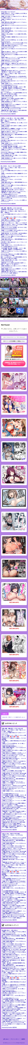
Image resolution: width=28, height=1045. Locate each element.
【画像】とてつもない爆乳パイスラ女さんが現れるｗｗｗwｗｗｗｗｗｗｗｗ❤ (14, 764)
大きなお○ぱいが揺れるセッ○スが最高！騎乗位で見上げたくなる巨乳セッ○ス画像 (14, 153)
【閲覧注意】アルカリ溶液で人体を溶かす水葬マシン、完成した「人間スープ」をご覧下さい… (14, 99)
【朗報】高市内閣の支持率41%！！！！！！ (12, 746)
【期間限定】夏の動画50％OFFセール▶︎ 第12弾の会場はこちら (14, 363)
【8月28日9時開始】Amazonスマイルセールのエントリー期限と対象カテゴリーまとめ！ (14, 879)
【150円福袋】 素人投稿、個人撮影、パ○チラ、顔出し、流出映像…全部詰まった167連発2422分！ (13, 87)
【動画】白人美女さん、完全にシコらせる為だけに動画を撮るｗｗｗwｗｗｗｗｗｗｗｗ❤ (14, 52)
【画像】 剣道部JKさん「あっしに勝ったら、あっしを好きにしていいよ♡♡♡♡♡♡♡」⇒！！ (13, 958)
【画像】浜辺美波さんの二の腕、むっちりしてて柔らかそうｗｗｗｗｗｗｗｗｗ (14, 814)
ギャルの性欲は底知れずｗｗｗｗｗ (9, 85)
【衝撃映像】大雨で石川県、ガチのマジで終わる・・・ (14, 189)
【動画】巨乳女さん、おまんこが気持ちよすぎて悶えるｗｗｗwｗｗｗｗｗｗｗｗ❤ (14, 14)
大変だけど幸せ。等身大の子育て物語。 (11, 833)
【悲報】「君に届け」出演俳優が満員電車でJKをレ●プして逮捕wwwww (13, 963)
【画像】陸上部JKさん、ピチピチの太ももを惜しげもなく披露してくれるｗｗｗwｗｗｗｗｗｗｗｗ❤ (14, 43)
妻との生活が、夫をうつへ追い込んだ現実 (11, 166)
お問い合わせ (6, 1039)
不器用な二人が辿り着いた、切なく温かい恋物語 (12, 118)
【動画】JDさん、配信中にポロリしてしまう (12, 781)
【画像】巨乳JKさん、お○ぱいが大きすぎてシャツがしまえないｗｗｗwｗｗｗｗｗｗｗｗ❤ (14, 61)
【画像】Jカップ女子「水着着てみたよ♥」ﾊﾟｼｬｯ (13, 825)
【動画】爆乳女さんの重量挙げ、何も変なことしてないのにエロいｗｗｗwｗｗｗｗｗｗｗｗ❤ (14, 129)
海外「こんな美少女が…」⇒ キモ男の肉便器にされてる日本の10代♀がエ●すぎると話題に (14, 93)
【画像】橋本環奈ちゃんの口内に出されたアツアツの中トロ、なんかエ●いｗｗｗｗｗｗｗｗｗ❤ (14, 108)
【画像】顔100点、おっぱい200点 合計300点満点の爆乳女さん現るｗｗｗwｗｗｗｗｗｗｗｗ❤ (14, 234)
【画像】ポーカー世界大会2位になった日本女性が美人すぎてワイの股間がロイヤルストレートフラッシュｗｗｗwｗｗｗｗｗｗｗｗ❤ (14, 78)
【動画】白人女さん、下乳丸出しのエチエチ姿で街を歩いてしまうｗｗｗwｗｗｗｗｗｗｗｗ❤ (14, 786)
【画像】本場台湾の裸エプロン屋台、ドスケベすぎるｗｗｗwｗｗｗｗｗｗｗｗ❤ (14, 809)
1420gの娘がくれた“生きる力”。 (8, 11)
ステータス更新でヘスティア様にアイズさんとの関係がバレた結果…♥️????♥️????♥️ (14, 217)
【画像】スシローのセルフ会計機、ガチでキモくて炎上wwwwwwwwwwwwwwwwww (14, 228)
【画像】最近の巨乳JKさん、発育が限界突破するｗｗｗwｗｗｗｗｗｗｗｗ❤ (13, 779)
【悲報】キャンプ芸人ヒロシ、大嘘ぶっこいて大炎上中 (14, 223)
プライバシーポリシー (14, 1039)
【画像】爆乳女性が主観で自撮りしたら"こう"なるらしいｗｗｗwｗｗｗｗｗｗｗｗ (14, 23)
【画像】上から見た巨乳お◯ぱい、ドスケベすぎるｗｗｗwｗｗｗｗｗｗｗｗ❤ (13, 756)
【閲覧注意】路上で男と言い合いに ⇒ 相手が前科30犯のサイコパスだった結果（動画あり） (14, 111)
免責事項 (23, 1039)
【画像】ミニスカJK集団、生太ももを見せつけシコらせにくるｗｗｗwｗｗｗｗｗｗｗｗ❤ (14, 231)
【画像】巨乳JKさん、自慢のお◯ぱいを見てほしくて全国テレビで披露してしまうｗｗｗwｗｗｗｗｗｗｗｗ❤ (14, 65)
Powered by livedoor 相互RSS (8, 113)
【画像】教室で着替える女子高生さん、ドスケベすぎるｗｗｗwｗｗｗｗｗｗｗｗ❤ (14, 46)
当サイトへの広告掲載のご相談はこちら (14, 341)
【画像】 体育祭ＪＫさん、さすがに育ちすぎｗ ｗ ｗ (13, 83)
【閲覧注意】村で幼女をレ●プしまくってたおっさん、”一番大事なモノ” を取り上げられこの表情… (14, 71)
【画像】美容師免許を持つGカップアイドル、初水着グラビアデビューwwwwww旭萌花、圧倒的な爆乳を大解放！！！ (14, 768)
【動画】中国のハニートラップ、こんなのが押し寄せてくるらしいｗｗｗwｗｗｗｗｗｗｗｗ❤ (14, 58)
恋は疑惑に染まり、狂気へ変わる (10, 930)
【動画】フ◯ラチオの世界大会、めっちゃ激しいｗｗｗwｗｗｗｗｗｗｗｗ (13, 744)
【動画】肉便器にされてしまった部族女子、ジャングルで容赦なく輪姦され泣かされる (14, 105)
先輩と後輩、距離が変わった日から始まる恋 (11, 208)
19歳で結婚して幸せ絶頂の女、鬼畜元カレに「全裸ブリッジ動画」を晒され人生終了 (14, 827)
